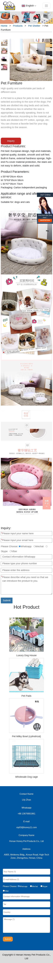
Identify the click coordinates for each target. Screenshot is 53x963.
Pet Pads (26, 696)
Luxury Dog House (26, 655)
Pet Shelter (34, 25)
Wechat (39, 546)
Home (4, 25)
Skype (4, 551)
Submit (6, 600)
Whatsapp (26, 546)
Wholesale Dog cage (26, 777)
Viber (14, 551)
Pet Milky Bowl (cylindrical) (26, 736)
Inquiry (11, 141)
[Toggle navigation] (46, 6)
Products (18, 25)
